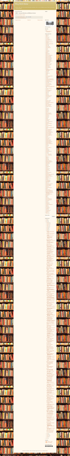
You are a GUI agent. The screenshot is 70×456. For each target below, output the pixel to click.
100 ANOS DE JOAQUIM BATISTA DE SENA (50, 319)
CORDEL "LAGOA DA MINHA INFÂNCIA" (50, 335)
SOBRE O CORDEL (49, 326)
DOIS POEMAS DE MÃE (50, 395)
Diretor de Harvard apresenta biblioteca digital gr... (50, 258)
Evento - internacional (48, 121)
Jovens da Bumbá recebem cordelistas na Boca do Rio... (50, 413)
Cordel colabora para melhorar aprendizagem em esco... (50, 251)
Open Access (47, 170)
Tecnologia (47, 203)
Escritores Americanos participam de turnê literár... (50, 423)
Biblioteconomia (48, 64)
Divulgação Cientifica (48, 106)
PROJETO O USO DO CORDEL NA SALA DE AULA (50, 351)
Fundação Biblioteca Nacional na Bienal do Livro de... (50, 303)
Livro (46, 153)
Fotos (46, 126)
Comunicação (47, 80)
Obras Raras (47, 168)
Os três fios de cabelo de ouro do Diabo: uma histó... (50, 389)
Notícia (47, 167)
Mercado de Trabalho (48, 160)
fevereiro (48, 435)
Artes (46, 48)
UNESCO (47, 206)
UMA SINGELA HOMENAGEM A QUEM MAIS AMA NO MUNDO (50, 408)
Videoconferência (48, 210)
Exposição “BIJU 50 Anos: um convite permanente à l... (50, 399)
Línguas (47, 148)
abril (47, 433)
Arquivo (47, 45)
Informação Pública (48, 142)
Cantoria (47, 71)
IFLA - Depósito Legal (49, 387)
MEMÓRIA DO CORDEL (50, 410)
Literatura (47, 150)
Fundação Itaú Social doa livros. (50, 293)
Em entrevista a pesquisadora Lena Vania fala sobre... (50, 275)
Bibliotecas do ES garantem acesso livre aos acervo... (50, 325)
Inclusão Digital (48, 137)
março (47, 434)
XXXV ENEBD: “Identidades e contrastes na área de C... (50, 242)
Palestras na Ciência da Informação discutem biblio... (51, 299)
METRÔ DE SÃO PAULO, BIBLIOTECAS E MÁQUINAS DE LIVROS (51, 315)
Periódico (47, 173)
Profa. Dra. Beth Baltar (49, 442)
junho (47, 229)
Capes (46, 72)
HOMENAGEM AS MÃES (50, 346)
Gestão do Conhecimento (49, 132)
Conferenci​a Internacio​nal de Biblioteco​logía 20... (50, 373)
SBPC (46, 196)
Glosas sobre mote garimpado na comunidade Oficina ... (50, 341)
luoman (41, 450)
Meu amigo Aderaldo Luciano (50, 338)
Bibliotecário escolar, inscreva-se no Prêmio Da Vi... (51, 240)
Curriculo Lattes (48, 96)
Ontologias (47, 169)
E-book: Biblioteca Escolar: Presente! (50, 262)
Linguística (47, 149)
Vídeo (46, 209)
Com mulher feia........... (49, 342)
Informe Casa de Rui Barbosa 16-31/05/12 (50, 382)
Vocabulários (47, 211)
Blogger (47, 450)
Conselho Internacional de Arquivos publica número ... (51, 428)
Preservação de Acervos (48, 183)
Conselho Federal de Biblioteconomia (50, 86)
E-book (47, 108)
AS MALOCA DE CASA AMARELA (49, 337)
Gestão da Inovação (48, 130)
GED (46, 128)
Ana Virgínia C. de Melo (49, 441)
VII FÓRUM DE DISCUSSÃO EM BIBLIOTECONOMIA (51, 308)
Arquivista (47, 44)
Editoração (47, 109)
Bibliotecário (47, 62)
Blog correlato (47, 66)
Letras (46, 146)
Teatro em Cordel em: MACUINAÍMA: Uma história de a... (51, 306)
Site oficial (47, 200)
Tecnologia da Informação (49, 204)
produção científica (48, 185)
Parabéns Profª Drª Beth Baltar (50, 273)
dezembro (48, 222)
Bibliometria (47, 53)
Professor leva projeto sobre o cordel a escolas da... (50, 250)
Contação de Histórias (48, 88)
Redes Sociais (47, 189)
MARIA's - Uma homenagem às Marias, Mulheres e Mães (50, 411)
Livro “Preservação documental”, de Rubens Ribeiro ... (51, 384)
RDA (46, 188)
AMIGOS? (48, 365)
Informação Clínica (48, 139)
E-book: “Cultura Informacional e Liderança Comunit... (50, 296)
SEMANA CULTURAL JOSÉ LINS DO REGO (50, 246)
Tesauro (47, 205)
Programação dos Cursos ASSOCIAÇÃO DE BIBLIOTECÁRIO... (49, 380)
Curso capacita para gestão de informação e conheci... (50, 313)
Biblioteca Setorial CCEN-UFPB (50, 270)
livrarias (47, 152)
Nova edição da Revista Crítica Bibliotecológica (50, 278)
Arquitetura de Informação (49, 43)
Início (46, 30)
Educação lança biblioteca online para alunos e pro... (50, 417)
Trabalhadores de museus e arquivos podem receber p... (51, 248)
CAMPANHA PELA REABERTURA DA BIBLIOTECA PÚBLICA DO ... (51, 425)
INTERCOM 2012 (49, 309)
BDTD (46, 52)
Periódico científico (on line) (49, 174)
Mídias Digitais (47, 162)
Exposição (47, 122)
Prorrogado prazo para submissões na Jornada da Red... (50, 404)
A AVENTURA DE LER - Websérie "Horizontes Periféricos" (50, 237)
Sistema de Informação (48, 199)
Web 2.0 (47, 212)
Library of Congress (48, 147)
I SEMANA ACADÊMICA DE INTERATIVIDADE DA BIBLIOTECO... (50, 354)
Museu (46, 164)
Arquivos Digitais (48, 47)
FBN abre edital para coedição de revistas (50, 323)
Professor (47, 186)
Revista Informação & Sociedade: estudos (50, 272)
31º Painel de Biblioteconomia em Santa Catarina (50, 283)
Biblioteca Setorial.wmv (49, 267)
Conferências (47, 85)
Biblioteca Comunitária (48, 55)
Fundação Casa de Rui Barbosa (49, 127)
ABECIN (47, 35)
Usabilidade (47, 208)
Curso (46, 97)
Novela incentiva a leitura (49, 239)
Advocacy (47, 40)
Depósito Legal (47, 101)
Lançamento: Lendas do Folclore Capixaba (50, 231)
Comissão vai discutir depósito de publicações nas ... (50, 397)
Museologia (47, 163)
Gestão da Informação (48, 129)
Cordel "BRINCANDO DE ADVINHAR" (50, 333)
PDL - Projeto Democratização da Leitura (50, 233)
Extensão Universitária (48, 123)
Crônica (47, 93)
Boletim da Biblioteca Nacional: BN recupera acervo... (51, 328)
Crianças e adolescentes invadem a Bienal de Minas (50, 311)
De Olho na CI (47, 100)
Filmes (46, 124)
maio (47, 230)
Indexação (47, 138)
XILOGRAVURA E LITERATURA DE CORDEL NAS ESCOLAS (51, 320)
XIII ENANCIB (48, 266)
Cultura (47, 94)
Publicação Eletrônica (48, 187)
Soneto (46, 201)
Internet (47, 144)
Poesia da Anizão (48, 364)
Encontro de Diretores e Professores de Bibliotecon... (51, 292)
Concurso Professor (48, 84)
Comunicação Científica (48, 81)
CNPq (46, 77)
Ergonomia (47, 115)
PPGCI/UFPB (47, 181)
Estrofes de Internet (49, 345)
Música (46, 165)
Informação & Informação (49, 279)
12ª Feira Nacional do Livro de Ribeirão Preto (50, 287)
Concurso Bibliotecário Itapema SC (51, 418)
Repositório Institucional (48, 191)
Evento (46, 120)
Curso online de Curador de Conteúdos (50, 403)
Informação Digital (48, 140)
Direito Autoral (47, 105)
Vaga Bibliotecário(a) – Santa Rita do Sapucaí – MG (50, 358)
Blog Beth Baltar (21, 3)
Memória (47, 159)
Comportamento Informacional (49, 79)
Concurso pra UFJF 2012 (49, 378)
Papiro (46, 171)
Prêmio (47, 182)
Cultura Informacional (48, 95)
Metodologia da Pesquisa (49, 161)
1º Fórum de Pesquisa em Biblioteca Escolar (51, 360)
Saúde (46, 195)
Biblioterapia (47, 65)
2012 (46, 221)
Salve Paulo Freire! (49, 343)
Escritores (47, 116)
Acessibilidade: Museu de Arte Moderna (50, 235)
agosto (47, 227)
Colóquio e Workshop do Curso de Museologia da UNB (50, 330)
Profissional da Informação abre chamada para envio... (50, 317)
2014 (46, 219)
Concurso (47, 82)
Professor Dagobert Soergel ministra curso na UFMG (50, 369)
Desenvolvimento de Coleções (49, 102)
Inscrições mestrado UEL (49, 377)
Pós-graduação (47, 180)
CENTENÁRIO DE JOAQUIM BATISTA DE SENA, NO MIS (50, 297)
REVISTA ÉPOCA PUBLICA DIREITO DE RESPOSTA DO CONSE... (50, 290)
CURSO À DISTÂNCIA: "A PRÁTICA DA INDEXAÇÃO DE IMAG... (51, 286)
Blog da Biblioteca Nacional (50, 263)
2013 (46, 220)
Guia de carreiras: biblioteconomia (50, 374)
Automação (47, 51)
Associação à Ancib (49, 421)
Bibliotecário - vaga (48, 63)
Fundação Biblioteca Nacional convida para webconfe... (50, 376)
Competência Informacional (49, 78)
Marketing (47, 158)
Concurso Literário (48, 83)
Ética (46, 118)
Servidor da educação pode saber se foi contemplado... (51, 356)
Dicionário (47, 103)
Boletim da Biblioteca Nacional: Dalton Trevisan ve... (50, 260)
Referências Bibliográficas (49, 190)
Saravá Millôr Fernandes (49, 294)
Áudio (46, 49)
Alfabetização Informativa (49, 41)
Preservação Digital (48, 184)
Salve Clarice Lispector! (49, 339)
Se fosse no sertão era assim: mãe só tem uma (51, 394)
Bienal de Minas (48, 352)
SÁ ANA (48, 368)
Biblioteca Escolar (48, 57)
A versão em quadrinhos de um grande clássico (50, 331)
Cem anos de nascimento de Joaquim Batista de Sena (50, 363)
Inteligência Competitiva (48, 143)
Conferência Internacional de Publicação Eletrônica (50, 367)
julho (47, 228)
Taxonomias (47, 202)
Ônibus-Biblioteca (49, 400)
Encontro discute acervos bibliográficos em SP (49, 265)
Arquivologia (47, 46)
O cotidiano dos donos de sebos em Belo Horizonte (51, 255)
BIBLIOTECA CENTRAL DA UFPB (50, 269)
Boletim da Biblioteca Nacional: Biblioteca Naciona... (50, 386)
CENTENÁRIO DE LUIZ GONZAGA (50, 253)
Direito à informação (48, 104)
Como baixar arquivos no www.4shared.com (49, 31)
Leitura (47, 145)
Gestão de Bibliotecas (48, 131)
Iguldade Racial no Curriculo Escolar (50, 349)
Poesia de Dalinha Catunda (50, 414)
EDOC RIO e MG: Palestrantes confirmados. (50, 420)
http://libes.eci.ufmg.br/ (22, 14)
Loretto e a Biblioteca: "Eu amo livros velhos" (50, 371)
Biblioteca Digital (48, 56)
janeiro (47, 436)
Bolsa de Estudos (48, 67)
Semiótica (47, 197)
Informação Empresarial (48, 141)
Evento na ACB (48, 243)
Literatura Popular (48, 151)
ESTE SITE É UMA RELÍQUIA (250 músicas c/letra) (50, 390)
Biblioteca (47, 54)
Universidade (47, 207)
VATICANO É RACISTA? (50, 344)
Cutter (46, 98)
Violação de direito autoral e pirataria (50, 276)
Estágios (47, 117)
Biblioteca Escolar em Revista (50, 361)
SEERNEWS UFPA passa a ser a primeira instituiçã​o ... (50, 392)
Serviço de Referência (48, 198)
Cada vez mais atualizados (49, 304)
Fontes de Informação (48, 125)
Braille (46, 68)
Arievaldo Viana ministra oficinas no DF (50, 301)
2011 (46, 438)
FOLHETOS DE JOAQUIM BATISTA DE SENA (50, 406)
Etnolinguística (47, 119)
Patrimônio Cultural (48, 172)
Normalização (47, 166)
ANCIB (47, 42)
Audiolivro (47, 50)
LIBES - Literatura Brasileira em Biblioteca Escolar (50, 257)
